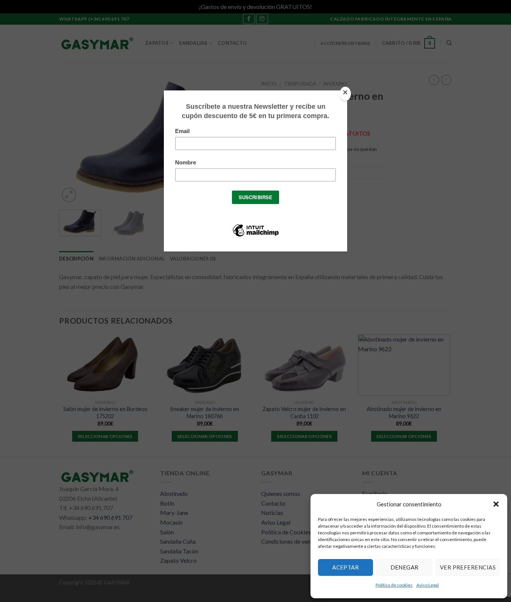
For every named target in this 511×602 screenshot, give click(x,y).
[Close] (345, 94)
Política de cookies (394, 585)
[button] (496, 504)
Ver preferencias (468, 567)
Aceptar (345, 567)
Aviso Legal (427, 585)
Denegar (405, 567)
